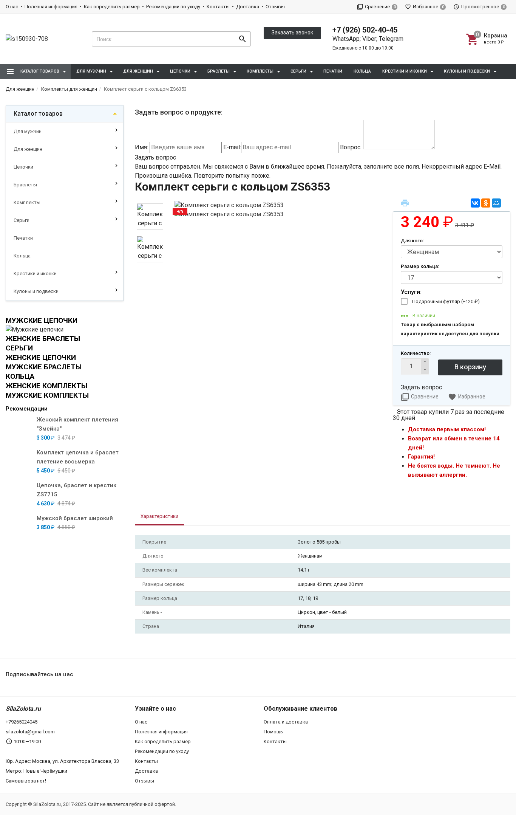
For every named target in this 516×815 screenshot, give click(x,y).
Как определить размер (112, 6)
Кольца (362, 71)
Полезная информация (51, 6)
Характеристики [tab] (159, 516)
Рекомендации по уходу (173, 6)
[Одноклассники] (485, 203)
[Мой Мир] (496, 203)
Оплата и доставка (286, 722)
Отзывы (275, 6)
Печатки (332, 71)
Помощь (273, 731)
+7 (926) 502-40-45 (364, 29)
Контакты (218, 6)
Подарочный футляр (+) (446, 301)
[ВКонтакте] (475, 203)
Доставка (247, 6)
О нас (12, 6)
